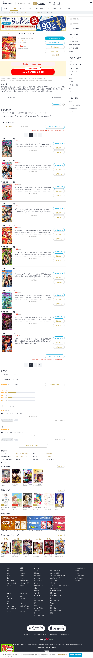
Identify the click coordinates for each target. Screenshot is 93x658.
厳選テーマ (72, 51)
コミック (21, 12)
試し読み (55, 51)
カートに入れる (55, 42)
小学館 (49, 456)
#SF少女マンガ (20, 116)
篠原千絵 (35, 509)
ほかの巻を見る (56, 55)
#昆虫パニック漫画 (44, 116)
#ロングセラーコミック (46, 113)
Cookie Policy (43, 656)
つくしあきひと (16, 556)
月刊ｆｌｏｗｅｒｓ (30, 38)
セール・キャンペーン (75, 38)
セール (71, 112)
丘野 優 (53, 556)
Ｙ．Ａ (61, 556)
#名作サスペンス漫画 (8, 116)
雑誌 (70, 78)
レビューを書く (22, 42)
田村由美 (6, 374)
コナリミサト (15, 509)
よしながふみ (47, 509)
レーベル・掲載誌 (74, 105)
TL (70, 91)
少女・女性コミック (75, 68)
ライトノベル (73, 71)
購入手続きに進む (56, 38)
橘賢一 (39, 556)
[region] (46, 655)
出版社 (71, 102)
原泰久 (2, 556)
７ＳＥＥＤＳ (37, 12)
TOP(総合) (4, 12)
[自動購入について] (63, 105)
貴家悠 (35, 556)
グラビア (71, 81)
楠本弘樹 (57, 556)
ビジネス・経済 (73, 85)
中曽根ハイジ (47, 556)
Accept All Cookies (75, 654)
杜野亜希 (3, 509)
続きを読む (34, 416)
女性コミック (28, 12)
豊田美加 (35, 485)
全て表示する (34, 150)
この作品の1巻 (10, 97)
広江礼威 (25, 556)
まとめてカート (55, 127)
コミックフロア (12, 12)
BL (70, 88)
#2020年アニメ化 (32, 116)
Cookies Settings (62, 654)
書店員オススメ (73, 41)
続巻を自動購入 (57, 104)
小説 (70, 75)
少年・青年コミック (75, 64)
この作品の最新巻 (55, 97)
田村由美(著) (21, 38)
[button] (64, 634)
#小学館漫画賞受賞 (19, 113)
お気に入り (56, 47)
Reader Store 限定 (74, 44)
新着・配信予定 (73, 108)
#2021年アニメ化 (7, 113)
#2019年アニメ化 (32, 113)
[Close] (90, 655)
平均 (16, 385)
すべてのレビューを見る (33, 445)
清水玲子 (25, 509)
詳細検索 (42, 3)
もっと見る (60, 466)
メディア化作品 (73, 48)
